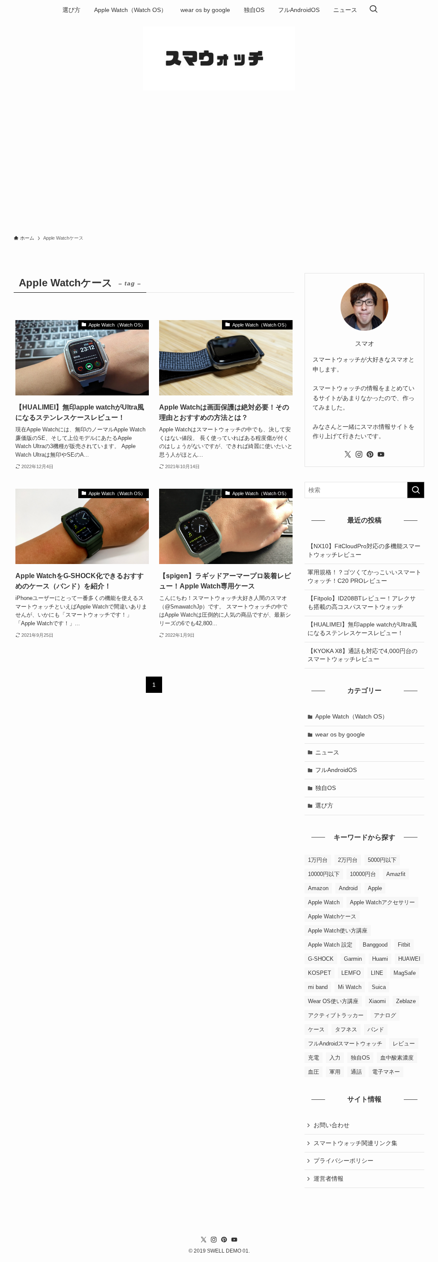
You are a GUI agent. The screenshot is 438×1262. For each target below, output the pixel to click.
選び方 (324, 805)
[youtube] (381, 454)
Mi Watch (349, 987)
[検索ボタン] (373, 10)
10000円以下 (324, 874)
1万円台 (318, 860)
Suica (379, 987)
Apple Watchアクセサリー (382, 902)
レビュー (404, 1043)
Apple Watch (324, 902)
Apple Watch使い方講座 (337, 930)
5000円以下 (382, 860)
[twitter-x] (347, 454)
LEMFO (351, 973)
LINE (377, 973)
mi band (318, 987)
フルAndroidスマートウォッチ (345, 1043)
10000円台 (363, 874)
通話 (356, 1072)
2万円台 (348, 860)
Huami (380, 959)
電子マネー (386, 1072)
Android (348, 888)
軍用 (334, 1072)
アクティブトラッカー (336, 1015)
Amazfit (395, 874)
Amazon (318, 888)
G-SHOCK (321, 959)
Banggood (375, 944)
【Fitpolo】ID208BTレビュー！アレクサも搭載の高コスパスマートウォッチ (362, 602)
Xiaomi (377, 1001)
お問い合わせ (331, 1125)
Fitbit (404, 944)
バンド (375, 1029)
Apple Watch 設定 (330, 944)
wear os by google (340, 734)
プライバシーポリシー (343, 1160)
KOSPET (319, 973)
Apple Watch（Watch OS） (351, 716)
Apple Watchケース (332, 916)
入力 (334, 1057)
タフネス (346, 1029)
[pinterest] (370, 454)
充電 (313, 1057)
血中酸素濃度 (397, 1057)
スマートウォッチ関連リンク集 (355, 1143)
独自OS (325, 787)
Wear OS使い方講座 (333, 1001)
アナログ (385, 1015)
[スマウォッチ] (219, 59)
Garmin (353, 959)
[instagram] (359, 454)
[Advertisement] (219, 165)
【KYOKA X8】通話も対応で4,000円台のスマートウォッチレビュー (362, 655)
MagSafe (405, 973)
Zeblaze (406, 1001)
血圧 (313, 1072)
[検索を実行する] (415, 490)
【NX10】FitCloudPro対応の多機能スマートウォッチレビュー (364, 550)
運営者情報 (328, 1178)
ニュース (327, 752)
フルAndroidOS (336, 769)
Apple (375, 888)
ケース (316, 1029)
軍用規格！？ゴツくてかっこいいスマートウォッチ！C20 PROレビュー (364, 576)
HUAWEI (409, 959)
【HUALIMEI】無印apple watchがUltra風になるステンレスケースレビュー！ (362, 628)
